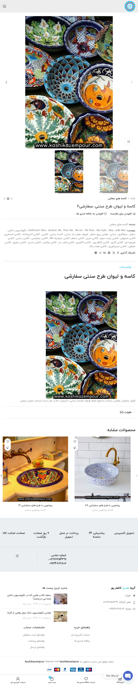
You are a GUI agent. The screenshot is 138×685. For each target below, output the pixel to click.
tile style (101, 230)
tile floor (89, 230)
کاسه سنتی (56, 234)
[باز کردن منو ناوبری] (4, 6)
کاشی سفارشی (39, 238)
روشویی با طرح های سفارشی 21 (35, 505)
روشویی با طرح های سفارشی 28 (102, 505)
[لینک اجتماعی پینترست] (109, 253)
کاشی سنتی (22, 238)
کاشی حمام (78, 238)
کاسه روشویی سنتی (102, 510)
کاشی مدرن (34, 242)
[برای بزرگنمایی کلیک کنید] (129, 142)
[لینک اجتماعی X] (113, 253)
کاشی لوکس (49, 242)
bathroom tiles (37, 230)
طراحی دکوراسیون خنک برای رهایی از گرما (29, 613)
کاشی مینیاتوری (117, 246)
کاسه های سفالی (117, 198)
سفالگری (123, 234)
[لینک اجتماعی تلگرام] (95, 253)
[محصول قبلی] (11, 198)
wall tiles (120, 230)
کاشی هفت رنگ (98, 246)
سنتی (113, 234)
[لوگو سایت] (130, 6)
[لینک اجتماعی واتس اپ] (100, 253)
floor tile (68, 230)
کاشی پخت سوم (109, 238)
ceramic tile (54, 230)
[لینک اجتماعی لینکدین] (104, 253)
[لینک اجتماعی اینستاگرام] (17, 556)
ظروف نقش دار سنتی (76, 234)
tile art (79, 230)
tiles (110, 230)
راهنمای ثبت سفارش (34, 635)
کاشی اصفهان (127, 238)
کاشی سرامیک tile (60, 238)
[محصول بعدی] (4, 198)
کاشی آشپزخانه (31, 234)
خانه (132, 198)
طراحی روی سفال (99, 234)
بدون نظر (27, 604)
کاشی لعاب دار (66, 242)
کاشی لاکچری (83, 242)
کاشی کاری (117, 242)
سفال (132, 234)
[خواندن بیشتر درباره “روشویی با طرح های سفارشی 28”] (75, 448)
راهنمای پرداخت (36, 641)
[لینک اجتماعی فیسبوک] (118, 253)
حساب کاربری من (80, 635)
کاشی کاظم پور (101, 242)
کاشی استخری (12, 234)
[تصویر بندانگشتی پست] (60, 600)
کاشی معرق (19, 242)
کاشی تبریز (92, 238)
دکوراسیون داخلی (17, 230)
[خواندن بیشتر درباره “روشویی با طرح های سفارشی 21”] (7, 448)
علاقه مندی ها (82, 641)
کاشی (45, 234)
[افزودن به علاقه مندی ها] (75, 441)
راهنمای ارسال (37, 647)
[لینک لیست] (103, 602)
